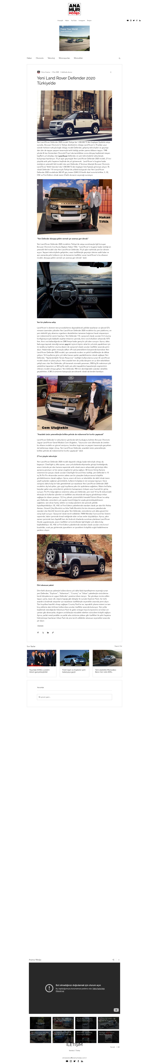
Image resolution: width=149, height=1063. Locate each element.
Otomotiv (40, 58)
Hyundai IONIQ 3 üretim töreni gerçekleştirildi (39, 671)
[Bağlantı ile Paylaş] (53, 633)
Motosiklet (78, 58)
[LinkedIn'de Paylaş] (48, 633)
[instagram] (131, 20)
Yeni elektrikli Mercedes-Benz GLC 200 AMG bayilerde (106, 671)
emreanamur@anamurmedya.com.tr (74, 1058)
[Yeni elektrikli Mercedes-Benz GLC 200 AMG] (107, 658)
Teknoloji (51, 58)
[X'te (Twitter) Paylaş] (43, 633)
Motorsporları (64, 58)
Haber (29, 58)
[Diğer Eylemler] (111, 72)
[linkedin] (140, 20)
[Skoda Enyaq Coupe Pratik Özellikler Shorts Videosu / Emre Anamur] (74, 988)
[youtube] (128, 20)
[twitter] (134, 20)
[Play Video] (63, 1023)
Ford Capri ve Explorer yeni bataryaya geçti (73, 671)
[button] (120, 58)
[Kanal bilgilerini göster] (118, 960)
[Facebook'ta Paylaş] (38, 633)
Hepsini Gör (118, 646)
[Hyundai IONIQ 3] (41, 658)
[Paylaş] (113, 960)
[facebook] (137, 20)
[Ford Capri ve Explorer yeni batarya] (74, 658)
